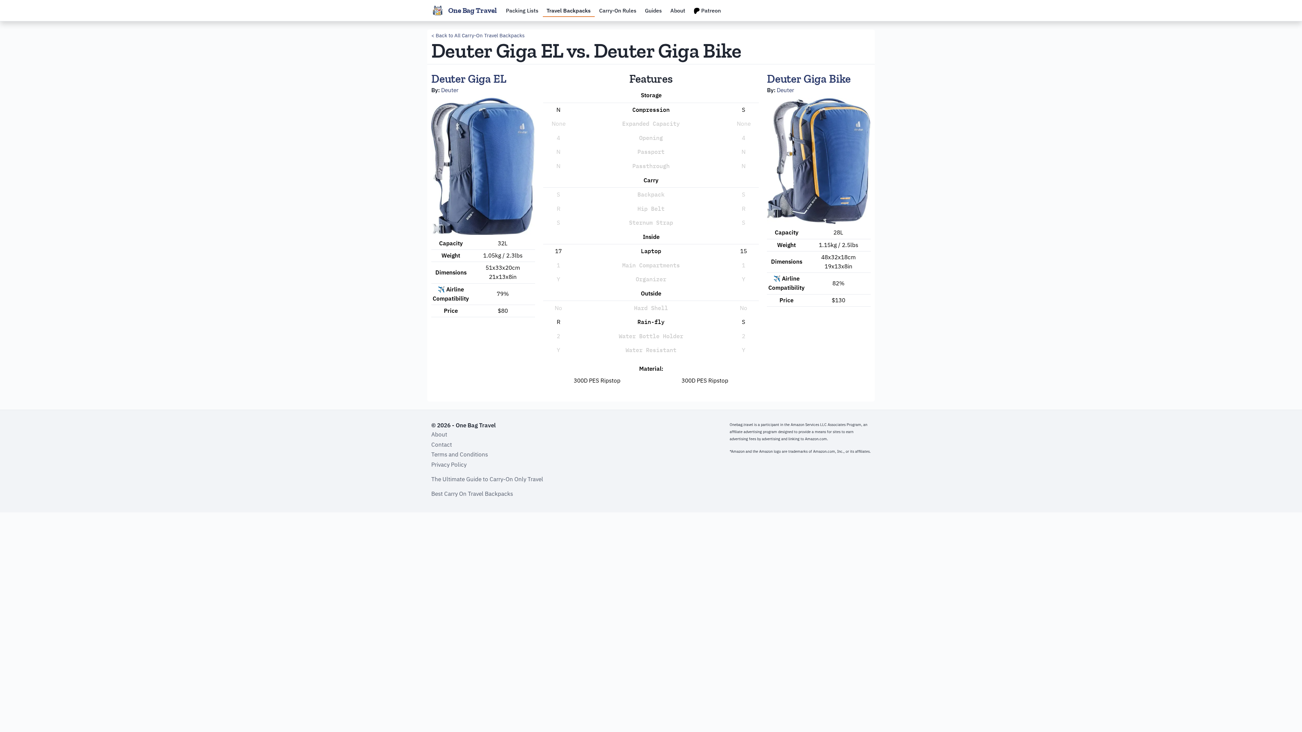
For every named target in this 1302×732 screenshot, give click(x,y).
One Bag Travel (472, 10)
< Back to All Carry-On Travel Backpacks (478, 35)
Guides (653, 10)
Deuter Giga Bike (809, 79)
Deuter (449, 90)
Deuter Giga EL (469, 79)
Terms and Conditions (459, 454)
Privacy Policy (449, 464)
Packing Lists (522, 10)
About (677, 10)
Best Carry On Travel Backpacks (472, 493)
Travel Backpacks (569, 10)
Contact (441, 444)
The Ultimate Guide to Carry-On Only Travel (487, 479)
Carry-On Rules (617, 10)
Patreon (710, 10)
